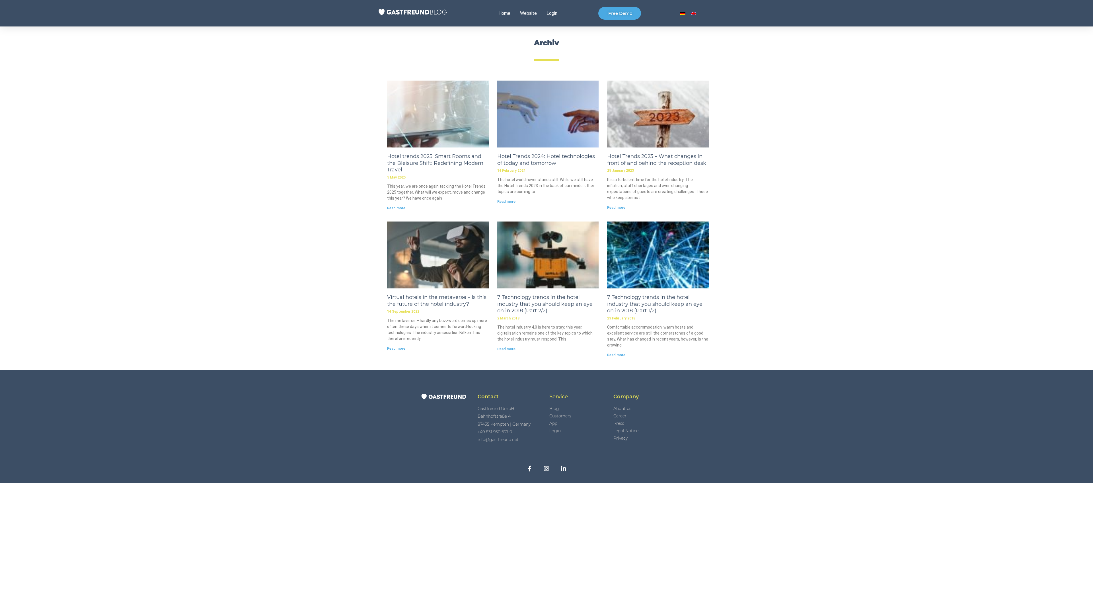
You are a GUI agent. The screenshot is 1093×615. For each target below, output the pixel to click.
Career (619, 416)
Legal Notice (625, 430)
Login (551, 13)
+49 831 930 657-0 (495, 431)
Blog (554, 408)
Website (528, 13)
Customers (560, 416)
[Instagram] (546, 469)
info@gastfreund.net (498, 439)
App (553, 423)
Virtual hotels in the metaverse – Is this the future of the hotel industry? (436, 300)
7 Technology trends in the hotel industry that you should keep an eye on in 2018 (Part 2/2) (545, 304)
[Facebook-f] (529, 469)
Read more (396, 208)
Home (504, 13)
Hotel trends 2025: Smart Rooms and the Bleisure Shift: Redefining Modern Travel (435, 163)
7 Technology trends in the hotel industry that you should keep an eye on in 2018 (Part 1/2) (654, 304)
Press (618, 423)
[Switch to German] (682, 13)
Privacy (620, 438)
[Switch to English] (693, 13)
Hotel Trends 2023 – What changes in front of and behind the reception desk (656, 159)
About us (622, 408)
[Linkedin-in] (563, 469)
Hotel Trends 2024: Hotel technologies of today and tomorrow (546, 159)
